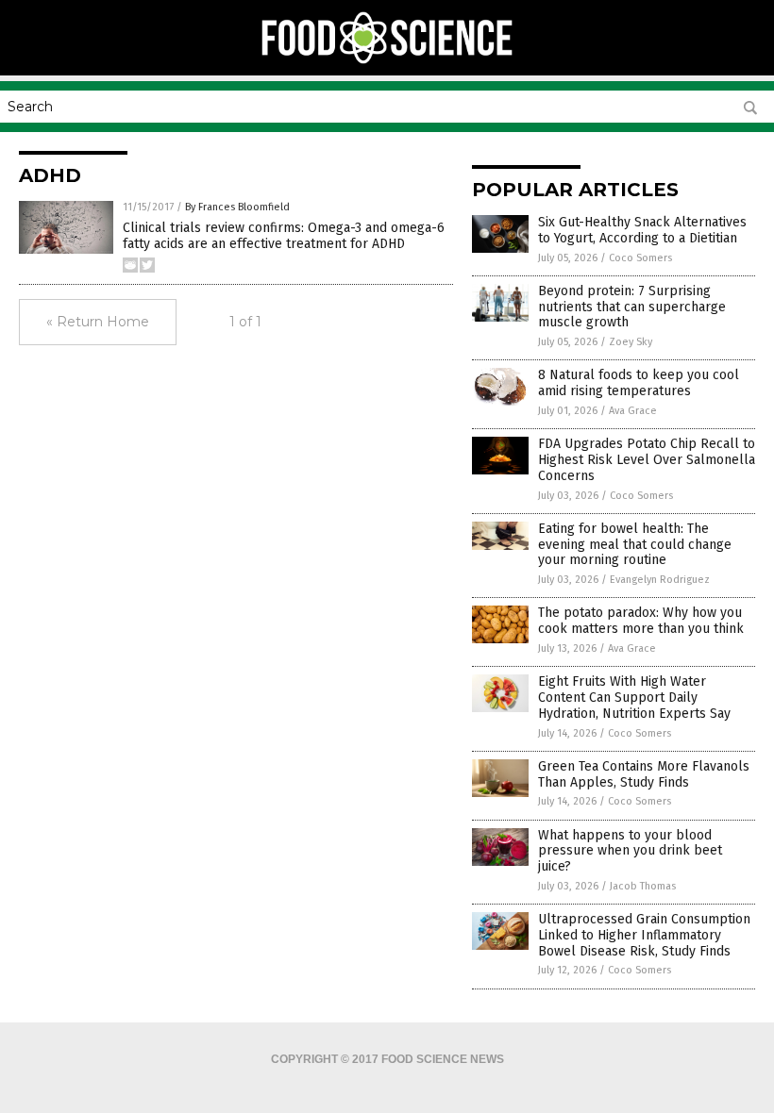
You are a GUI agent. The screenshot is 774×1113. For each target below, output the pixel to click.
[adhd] (387, 62)
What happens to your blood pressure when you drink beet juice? (630, 851)
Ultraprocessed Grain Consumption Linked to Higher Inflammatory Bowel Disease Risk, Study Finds (644, 935)
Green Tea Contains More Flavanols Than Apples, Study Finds (643, 774)
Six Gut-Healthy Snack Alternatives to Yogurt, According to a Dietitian (642, 230)
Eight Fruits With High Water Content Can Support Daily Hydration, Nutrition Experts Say (634, 697)
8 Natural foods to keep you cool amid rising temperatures (638, 383)
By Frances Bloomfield (237, 207)
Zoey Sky (630, 342)
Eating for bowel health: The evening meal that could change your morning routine (635, 545)
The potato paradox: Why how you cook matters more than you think (641, 621)
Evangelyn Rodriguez (660, 579)
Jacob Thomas (643, 886)
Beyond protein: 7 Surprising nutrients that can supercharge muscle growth (632, 307)
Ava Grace (633, 411)
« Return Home (97, 321)
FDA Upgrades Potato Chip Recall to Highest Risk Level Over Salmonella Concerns (646, 460)
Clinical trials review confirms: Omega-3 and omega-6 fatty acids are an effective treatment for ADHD (284, 236)
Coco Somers (640, 258)
